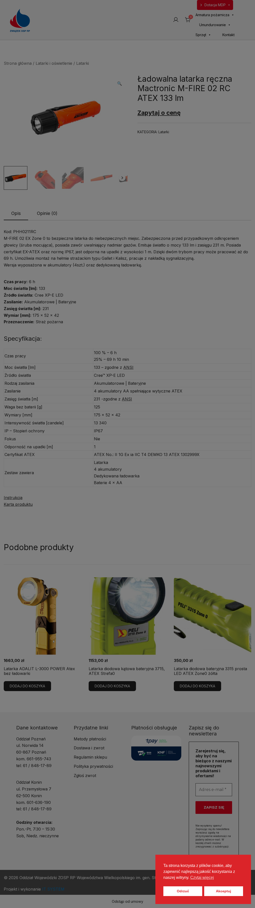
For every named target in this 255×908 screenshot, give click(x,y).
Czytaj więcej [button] (202, 877)
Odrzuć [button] (183, 891)
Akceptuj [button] (223, 891)
